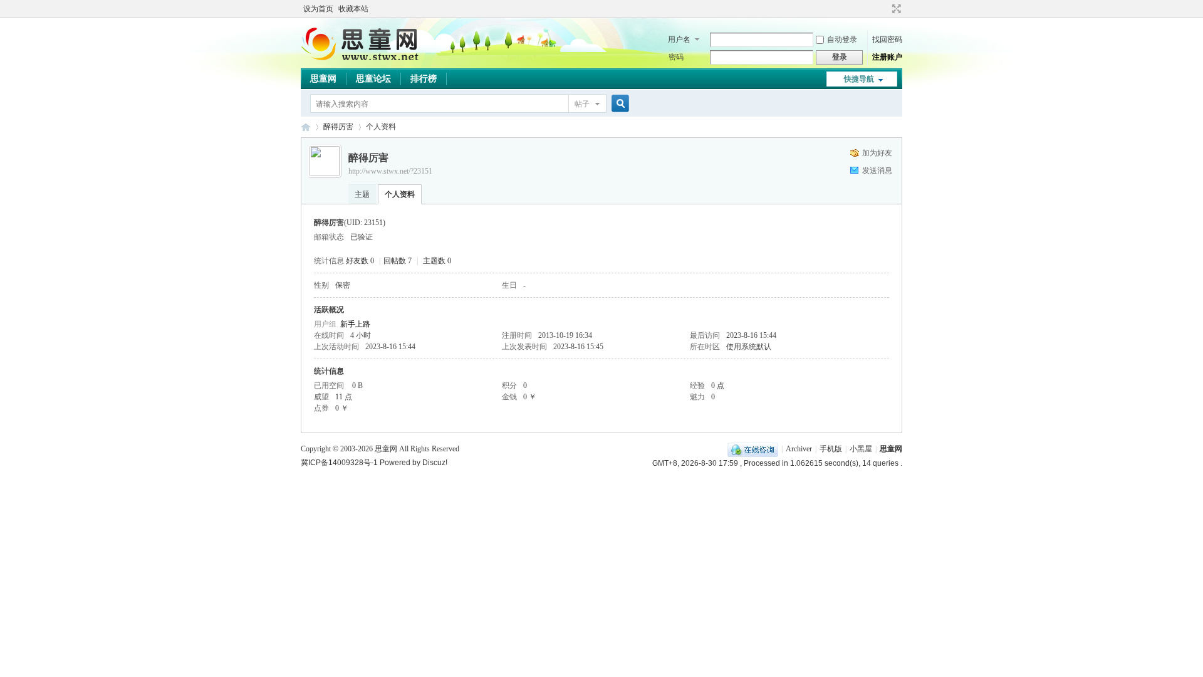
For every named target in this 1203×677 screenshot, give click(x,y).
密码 (676, 57)
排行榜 (423, 78)
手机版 (831, 448)
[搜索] (618, 104)
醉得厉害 (338, 126)
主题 (362, 194)
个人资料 (400, 194)
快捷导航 (859, 79)
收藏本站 (353, 8)
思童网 (323, 78)
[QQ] (752, 448)
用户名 (679, 39)
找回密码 (887, 39)
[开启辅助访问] (885, 8)
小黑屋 (861, 448)
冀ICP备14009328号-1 (339, 462)
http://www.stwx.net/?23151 (390, 171)
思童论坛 (373, 78)
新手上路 (355, 324)
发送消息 (877, 170)
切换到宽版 (895, 8)
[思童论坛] (366, 59)
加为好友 (877, 153)
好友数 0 (360, 260)
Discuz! (434, 462)
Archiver (799, 448)
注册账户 (887, 57)
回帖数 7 (397, 260)
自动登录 (842, 39)
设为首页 (318, 8)
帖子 (582, 104)
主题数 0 (437, 260)
